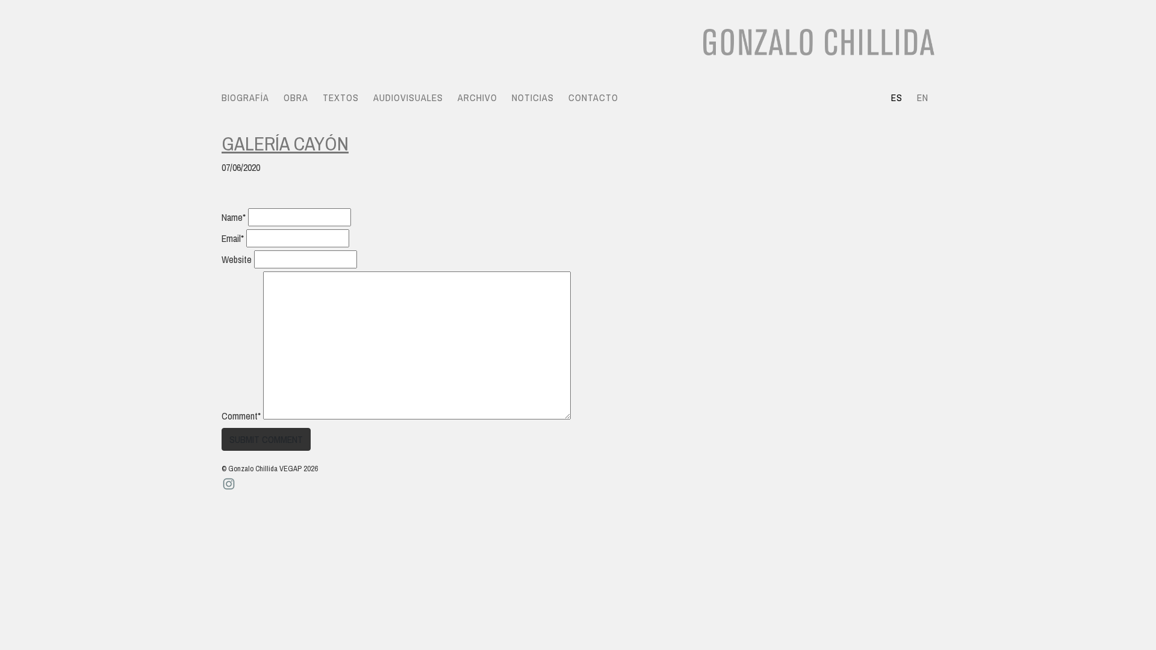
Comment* (241, 415)
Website (237, 259)
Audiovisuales (408, 97)
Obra (296, 97)
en (922, 97)
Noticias (533, 97)
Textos (341, 97)
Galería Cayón (285, 143)
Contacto (593, 97)
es (897, 97)
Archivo (477, 97)
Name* (234, 217)
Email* (233, 238)
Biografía (245, 97)
